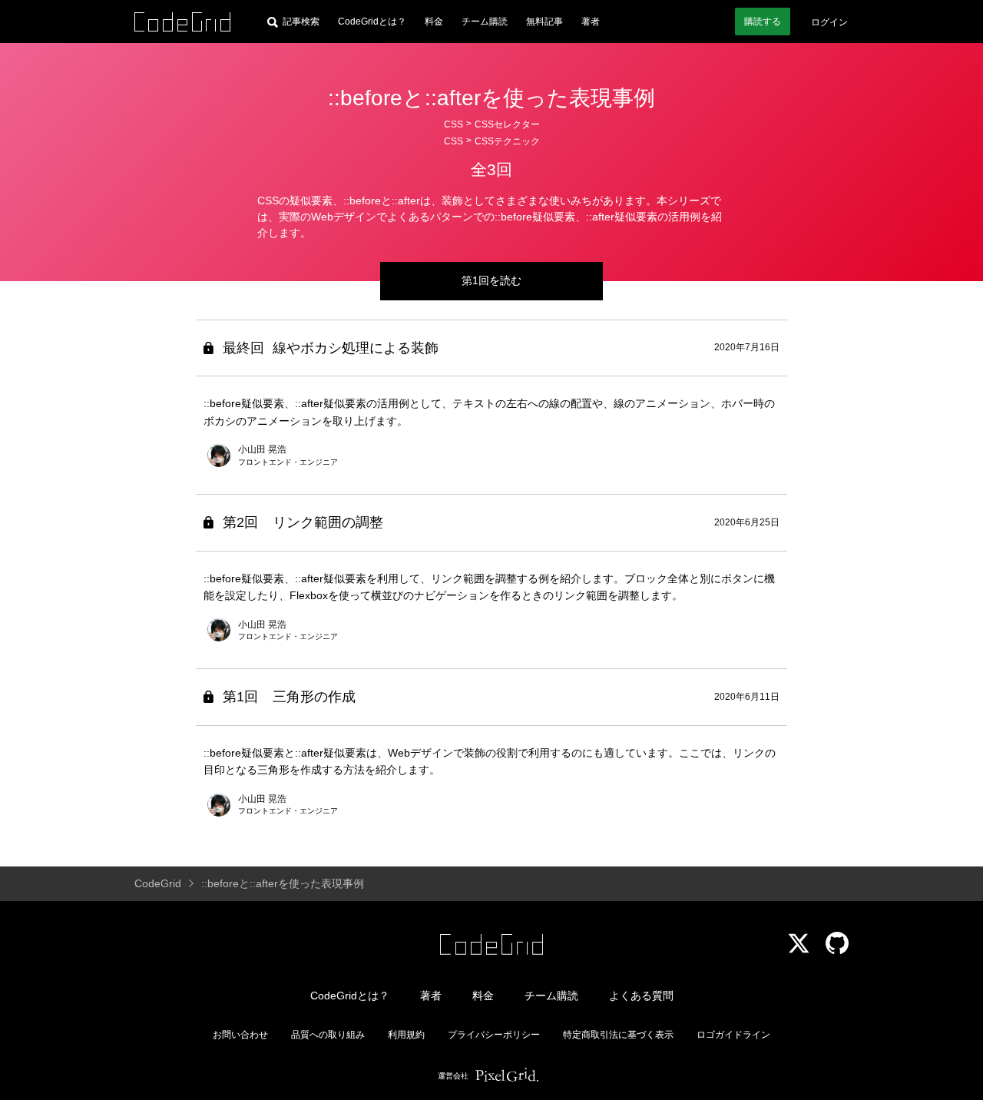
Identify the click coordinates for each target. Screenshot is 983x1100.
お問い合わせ (240, 1034)
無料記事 (544, 21)
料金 (434, 21)
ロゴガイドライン (733, 1034)
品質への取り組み (328, 1034)
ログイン (829, 22)
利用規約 (406, 1034)
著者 (590, 21)
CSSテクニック (507, 141)
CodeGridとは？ (372, 21)
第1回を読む (491, 280)
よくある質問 (641, 995)
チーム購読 (485, 21)
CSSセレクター (507, 124)
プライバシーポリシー (494, 1034)
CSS (453, 124)
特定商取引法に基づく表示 (618, 1034)
